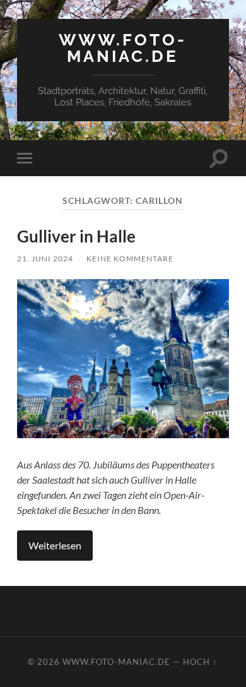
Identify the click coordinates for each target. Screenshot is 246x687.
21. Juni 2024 (45, 258)
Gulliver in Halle (76, 236)
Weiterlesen (54, 545)
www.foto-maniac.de (123, 48)
